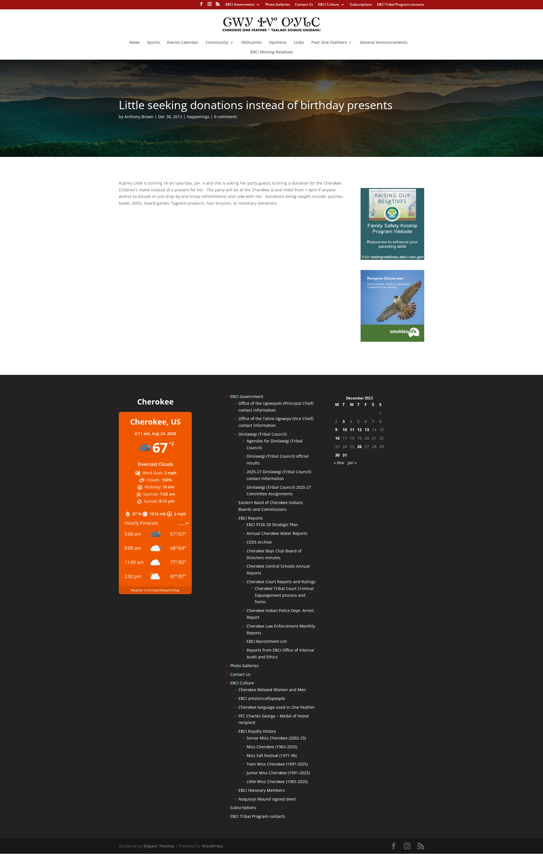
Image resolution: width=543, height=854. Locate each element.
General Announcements (384, 42)
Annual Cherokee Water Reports (277, 533)
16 (337, 438)
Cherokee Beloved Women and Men (272, 689)
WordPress (212, 846)
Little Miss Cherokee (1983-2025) (277, 781)
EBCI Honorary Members (261, 790)
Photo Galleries (277, 5)
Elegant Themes (158, 846)
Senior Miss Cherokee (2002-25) (276, 738)
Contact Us (304, 5)
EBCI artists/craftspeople (261, 698)
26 (359, 446)
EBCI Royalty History (257, 731)
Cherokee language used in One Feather (276, 707)
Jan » (352, 462)
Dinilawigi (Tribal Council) (262, 434)
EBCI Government (240, 5)
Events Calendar (182, 42)
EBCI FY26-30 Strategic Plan (272, 524)
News (134, 42)
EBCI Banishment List (267, 641)
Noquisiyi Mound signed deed (267, 799)
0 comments (225, 116)
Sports (153, 42)
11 (352, 429)
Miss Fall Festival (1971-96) (272, 755)
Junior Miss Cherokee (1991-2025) (278, 772)
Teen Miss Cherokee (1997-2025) (277, 764)
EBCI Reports (250, 518)
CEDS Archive (259, 542)
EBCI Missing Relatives (271, 52)
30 (337, 455)
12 (359, 429)
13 (367, 429)
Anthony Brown (139, 116)
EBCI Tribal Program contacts (400, 5)
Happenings (198, 116)
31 (344, 455)
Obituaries (251, 42)
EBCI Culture (328, 5)
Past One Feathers (329, 42)
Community (217, 42)
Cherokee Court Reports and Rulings (281, 581)
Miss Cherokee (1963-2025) (272, 746)
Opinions (277, 42)
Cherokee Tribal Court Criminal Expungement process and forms (284, 595)
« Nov (339, 462)
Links (299, 42)
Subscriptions (361, 5)
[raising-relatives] (392, 258)
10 (344, 429)
